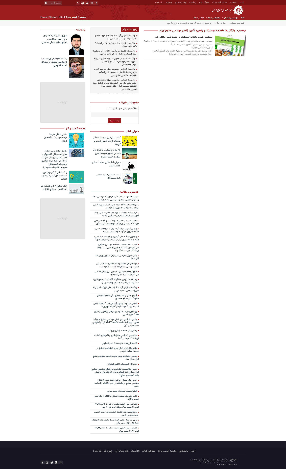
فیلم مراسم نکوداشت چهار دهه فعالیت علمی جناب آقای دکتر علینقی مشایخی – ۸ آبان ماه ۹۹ (116, 214)
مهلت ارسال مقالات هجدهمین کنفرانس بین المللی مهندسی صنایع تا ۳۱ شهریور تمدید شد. (116, 206)
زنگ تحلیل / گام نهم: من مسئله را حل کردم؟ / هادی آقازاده (54, 176)
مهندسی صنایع (231, 18)
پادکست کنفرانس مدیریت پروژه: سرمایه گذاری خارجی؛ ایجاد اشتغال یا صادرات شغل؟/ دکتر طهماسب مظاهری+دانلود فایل (115, 72)
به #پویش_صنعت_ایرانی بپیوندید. (122, 330)
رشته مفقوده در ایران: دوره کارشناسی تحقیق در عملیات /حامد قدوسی (118, 350)
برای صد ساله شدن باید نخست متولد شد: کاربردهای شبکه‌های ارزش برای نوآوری (115, 421)
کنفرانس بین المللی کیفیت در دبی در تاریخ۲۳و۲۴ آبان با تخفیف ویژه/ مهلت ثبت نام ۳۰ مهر (117, 406)
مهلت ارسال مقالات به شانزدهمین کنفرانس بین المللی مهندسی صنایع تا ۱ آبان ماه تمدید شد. (117, 265)
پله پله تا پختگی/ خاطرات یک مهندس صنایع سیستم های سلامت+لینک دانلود (106, 153)
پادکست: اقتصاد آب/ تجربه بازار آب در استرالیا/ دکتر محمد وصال (116, 45)
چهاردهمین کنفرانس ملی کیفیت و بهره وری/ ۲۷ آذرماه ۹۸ (117, 257)
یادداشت (158, 2)
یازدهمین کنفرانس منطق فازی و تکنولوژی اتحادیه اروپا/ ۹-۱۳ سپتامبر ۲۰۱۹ (116, 337)
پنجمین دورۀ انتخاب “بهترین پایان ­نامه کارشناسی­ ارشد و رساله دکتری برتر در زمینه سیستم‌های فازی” (117, 238)
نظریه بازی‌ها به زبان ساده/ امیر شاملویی (120, 343)
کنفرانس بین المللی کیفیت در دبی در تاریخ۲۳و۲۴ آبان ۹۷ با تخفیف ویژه (117, 429)
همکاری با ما (214, 18)
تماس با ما (199, 18)
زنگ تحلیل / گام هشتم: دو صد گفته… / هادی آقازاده (54, 187)
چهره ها (169, 2)
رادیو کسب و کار (129, 29)
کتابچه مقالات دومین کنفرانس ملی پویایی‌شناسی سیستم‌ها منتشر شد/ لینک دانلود (117, 273)
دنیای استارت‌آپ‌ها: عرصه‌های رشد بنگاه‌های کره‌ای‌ (55, 138)
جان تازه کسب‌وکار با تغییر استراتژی (122, 364)
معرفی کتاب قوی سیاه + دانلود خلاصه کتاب (105, 164)
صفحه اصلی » (220, 23)
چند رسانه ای (180, 2)
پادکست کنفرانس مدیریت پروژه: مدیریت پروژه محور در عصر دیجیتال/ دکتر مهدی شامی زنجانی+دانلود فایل (115, 61)
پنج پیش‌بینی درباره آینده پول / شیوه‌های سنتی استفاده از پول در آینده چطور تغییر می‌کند (117, 230)
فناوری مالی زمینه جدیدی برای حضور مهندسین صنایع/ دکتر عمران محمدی (117, 297)
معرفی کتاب (204, 2)
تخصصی (233, 2)
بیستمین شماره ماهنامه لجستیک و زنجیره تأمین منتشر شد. (184, 37)
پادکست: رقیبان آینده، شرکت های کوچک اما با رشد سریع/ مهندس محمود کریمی (116, 37)
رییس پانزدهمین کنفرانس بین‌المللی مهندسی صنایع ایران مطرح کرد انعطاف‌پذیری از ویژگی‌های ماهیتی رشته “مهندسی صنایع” (115, 372)
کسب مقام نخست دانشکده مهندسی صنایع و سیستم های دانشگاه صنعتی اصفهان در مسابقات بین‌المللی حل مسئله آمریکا (118, 247)
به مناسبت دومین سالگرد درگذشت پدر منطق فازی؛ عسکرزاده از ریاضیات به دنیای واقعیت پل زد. (116, 281)
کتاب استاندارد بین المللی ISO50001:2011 (108, 176)
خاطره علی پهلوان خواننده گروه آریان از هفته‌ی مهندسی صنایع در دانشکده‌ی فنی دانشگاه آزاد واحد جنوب (117, 383)
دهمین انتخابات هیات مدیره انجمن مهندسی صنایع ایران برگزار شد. (116, 358)
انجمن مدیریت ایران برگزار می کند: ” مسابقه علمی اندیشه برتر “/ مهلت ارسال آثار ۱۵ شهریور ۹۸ (116, 305)
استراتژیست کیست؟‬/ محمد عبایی (122, 391)
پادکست (192, 2)
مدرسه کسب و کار (219, 2)
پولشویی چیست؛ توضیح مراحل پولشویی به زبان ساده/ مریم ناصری (116, 313)
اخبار (242, 2)
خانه (243, 18)
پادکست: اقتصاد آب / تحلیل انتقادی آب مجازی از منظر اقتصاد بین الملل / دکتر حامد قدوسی (115, 53)
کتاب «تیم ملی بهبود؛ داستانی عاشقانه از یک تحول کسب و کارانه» (106, 141)
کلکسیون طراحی (221, 464)
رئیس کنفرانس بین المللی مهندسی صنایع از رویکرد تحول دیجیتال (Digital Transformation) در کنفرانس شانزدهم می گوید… (115, 322)
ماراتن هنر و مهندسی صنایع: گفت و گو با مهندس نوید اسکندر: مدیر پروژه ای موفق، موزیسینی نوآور (116, 222)
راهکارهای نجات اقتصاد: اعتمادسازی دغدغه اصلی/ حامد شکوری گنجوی (116, 414)
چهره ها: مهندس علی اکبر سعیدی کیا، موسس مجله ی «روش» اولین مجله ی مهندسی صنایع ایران (116, 198)
